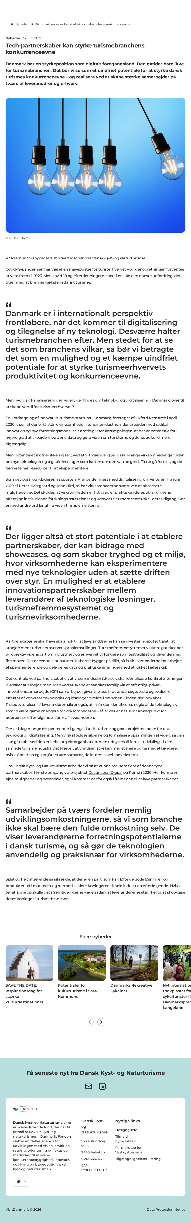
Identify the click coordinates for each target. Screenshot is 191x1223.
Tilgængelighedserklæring (138, 1159)
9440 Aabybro (93, 1152)
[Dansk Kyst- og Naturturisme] (25, 1109)
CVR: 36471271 (92, 1159)
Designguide (126, 1130)
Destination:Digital (106, 772)
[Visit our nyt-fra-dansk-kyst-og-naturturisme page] (89, 1086)
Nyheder (22, 24)
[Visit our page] (102, 1086)
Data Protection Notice (166, 1209)
